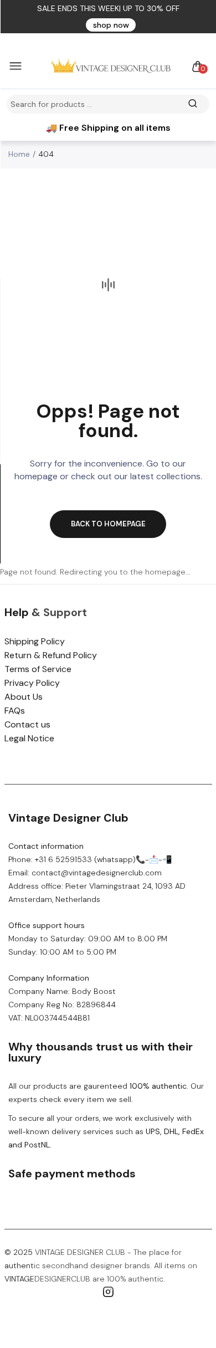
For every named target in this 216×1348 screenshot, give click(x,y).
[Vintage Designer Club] (105, 66)
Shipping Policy (34, 641)
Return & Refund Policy (50, 655)
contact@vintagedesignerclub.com (97, 873)
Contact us (27, 724)
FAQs (14, 710)
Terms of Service (37, 669)
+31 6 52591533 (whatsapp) (85, 859)
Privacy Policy (32, 683)
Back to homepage (108, 524)
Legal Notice (29, 738)
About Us (23, 697)
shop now (111, 25)
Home (19, 154)
